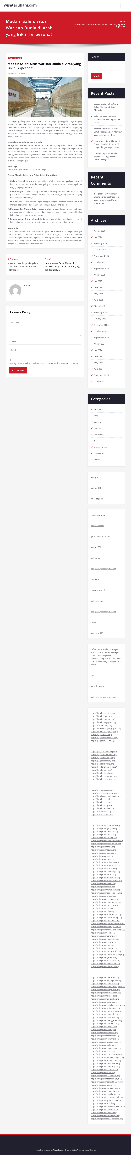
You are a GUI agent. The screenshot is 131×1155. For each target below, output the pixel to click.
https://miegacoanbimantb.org (104, 1014)
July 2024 (98, 350)
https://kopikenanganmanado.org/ (106, 796)
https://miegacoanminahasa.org (105, 939)
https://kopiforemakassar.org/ (104, 779)
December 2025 (101, 249)
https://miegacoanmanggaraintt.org (106, 1020)
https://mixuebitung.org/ (102, 725)
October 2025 (100, 262)
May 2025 (98, 293)
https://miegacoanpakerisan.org (105, 1109)
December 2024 (101, 325)
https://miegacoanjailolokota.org (105, 1075)
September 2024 (101, 337)
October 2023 (100, 381)
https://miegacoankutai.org (103, 1072)
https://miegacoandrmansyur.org (105, 1115)
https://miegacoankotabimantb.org (106, 880)
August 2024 (99, 343)
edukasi (97, 428)
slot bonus (95, 558)
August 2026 (99, 231)
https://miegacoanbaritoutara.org (105, 1063)
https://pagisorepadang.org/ (103, 760)
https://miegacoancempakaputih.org (107, 1097)
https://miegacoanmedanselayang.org (107, 954)
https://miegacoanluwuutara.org (105, 1038)
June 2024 (98, 356)
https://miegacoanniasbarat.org (105, 1023)
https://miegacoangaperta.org (104, 957)
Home (122, 21)
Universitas (99, 453)
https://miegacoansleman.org (104, 945)
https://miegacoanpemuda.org (104, 831)
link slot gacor (97, 498)
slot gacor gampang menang (103, 568)
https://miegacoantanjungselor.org (106, 926)
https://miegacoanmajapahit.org (105, 966)
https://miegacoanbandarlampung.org (107, 929)
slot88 (93, 622)
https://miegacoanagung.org (103, 849)
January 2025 (100, 318)
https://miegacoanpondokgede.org (106, 902)
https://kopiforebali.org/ (101, 802)
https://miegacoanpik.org (102, 908)
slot (95, 440)
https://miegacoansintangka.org (105, 999)
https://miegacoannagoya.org (104, 948)
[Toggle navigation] (124, 5)
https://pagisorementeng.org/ (104, 751)
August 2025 (99, 274)
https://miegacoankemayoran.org (105, 877)
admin (13, 73)
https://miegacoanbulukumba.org (106, 992)
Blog (96, 415)
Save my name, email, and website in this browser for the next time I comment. (44, 363)
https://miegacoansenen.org (103, 874)
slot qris (94, 477)
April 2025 (98, 300)
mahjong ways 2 (98, 515)
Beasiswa (98, 409)
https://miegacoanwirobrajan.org (105, 960)
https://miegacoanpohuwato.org (105, 983)
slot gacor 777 (97, 601)
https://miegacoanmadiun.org (104, 1112)
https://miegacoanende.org (103, 846)
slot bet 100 (96, 488)
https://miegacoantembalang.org (105, 963)
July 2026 (98, 237)
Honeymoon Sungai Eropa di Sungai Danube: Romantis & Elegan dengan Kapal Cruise (107, 144)
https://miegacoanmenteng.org (104, 905)
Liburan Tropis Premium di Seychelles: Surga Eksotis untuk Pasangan (106, 156)
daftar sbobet (97, 649)
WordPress (58, 1150)
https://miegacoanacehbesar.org (105, 1035)
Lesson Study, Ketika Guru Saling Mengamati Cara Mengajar (106, 107)
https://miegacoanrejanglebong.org (106, 1048)
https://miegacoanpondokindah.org (106, 893)
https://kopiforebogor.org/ (102, 805)
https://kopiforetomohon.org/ (104, 776)
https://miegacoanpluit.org (102, 911)
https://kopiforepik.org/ (101, 770)
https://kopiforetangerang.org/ (104, 731)
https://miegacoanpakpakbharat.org (107, 1081)
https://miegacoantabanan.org (104, 1032)
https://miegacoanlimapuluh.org (105, 1091)
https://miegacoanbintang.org (104, 995)
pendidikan (99, 434)
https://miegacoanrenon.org (103, 834)
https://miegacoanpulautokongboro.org (108, 986)
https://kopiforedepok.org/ (102, 799)
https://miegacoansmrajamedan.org (107, 1118)
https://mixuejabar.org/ (101, 811)
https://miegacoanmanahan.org (105, 977)
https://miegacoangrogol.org (103, 896)
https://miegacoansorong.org (104, 936)
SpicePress (76, 1150)
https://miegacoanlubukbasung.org (106, 917)
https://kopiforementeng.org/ (104, 767)
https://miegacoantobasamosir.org (106, 1042)
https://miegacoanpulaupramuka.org (107, 840)
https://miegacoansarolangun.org (105, 1088)
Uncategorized (100, 447)
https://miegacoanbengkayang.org (106, 1094)
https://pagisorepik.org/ (101, 734)
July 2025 (98, 281)
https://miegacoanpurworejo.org (105, 1066)
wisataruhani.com (20, 5)
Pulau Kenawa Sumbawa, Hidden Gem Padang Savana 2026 (107, 119)
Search (95, 57)
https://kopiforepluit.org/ (102, 773)
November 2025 (101, 256)
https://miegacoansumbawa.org (105, 1069)
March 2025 (99, 306)
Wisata (23, 73)
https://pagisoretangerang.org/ (104, 793)
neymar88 (66, 127)
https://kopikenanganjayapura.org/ (106, 728)
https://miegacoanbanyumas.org (105, 989)
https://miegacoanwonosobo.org (105, 865)
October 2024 (100, 331)
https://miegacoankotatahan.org (105, 862)
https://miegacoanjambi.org (103, 932)
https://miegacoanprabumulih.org (106, 843)
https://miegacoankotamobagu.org (106, 1008)
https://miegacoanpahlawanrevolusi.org (108, 1106)
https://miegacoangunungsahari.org (106, 1100)
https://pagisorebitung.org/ (103, 757)
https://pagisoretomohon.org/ (104, 754)
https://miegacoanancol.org (103, 1103)
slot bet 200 (96, 547)
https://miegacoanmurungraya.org (106, 1011)
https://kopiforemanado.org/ (103, 808)
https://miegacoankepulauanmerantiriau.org (110, 1005)
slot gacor (98, 193)
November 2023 (101, 375)
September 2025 (101, 268)
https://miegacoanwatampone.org (106, 1060)
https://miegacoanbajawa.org (104, 1002)
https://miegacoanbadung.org (104, 1029)
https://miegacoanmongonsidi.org (106, 951)
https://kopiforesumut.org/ (103, 719)
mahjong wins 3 (98, 590)
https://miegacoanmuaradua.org (105, 920)
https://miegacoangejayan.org (104, 828)
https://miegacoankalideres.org (104, 899)
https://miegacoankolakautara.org (106, 914)
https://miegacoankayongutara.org (106, 980)
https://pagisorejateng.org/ (102, 763)
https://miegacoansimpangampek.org (107, 1057)
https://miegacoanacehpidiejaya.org (106, 1078)
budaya (97, 422)
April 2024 (98, 369)
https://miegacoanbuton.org (103, 1045)
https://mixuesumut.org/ (102, 814)
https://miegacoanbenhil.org (103, 883)
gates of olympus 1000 (101, 536)
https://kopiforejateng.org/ (102, 716)
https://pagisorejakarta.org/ (103, 740)
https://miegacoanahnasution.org (105, 825)
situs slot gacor (97, 686)
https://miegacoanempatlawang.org (106, 1054)
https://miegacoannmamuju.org (105, 1017)
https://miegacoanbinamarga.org (105, 871)
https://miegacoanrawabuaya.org (105, 889)
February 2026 (100, 243)
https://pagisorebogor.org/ (102, 790)
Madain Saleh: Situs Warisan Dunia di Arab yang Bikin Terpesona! (101, 25)
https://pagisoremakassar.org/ (104, 737)
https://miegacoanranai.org (103, 859)
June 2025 (98, 287)
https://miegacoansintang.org (104, 837)
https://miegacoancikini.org (103, 886)
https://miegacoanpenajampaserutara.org (109, 923)
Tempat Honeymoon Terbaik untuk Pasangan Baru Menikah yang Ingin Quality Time (108, 131)
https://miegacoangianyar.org (104, 942)
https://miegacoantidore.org (103, 853)
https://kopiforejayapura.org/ (104, 722)
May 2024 (98, 362)
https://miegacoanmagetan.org (104, 1026)
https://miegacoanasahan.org (104, 1051)
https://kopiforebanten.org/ (103, 713)
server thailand (97, 525)
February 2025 (100, 312)
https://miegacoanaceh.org (102, 856)
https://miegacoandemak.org (103, 1085)
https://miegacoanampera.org (104, 868)
